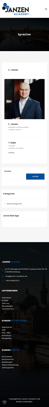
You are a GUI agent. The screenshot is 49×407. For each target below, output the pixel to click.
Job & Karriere (8, 309)
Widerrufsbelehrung (10, 365)
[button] (4, 402)
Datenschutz (7, 327)
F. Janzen (13, 124)
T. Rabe (12, 142)
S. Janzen (13, 69)
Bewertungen (7, 306)
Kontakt (5, 300)
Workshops (6, 335)
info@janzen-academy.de (16, 276)
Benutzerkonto (8, 359)
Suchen (7, 171)
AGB (3, 330)
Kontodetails (7, 356)
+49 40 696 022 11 (12, 280)
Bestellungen (7, 362)
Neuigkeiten (7, 338)
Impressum (6, 297)
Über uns (5, 303)
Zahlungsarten (8, 367)
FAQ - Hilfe (6, 333)
